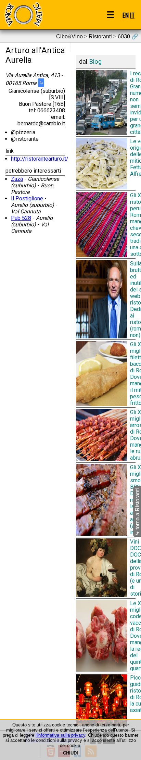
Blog (95, 61)
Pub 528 (21, 218)
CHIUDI (70, 753)
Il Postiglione (27, 198)
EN (126, 15)
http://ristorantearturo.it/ (39, 158)
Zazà (17, 179)
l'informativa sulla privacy (60, 735)
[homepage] (23, 14)
